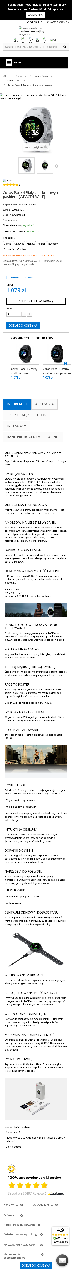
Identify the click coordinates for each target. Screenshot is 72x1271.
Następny (56, 166)
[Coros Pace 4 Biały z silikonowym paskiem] (27, 165)
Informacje (17, 404)
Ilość (9, 308)
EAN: (5, 209)
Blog (41, 415)
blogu (34, 1234)
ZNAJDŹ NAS (35, 14)
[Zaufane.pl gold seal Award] (11, 1169)
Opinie (53, 437)
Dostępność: (10, 220)
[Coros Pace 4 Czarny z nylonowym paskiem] (57, 354)
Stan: (6, 215)
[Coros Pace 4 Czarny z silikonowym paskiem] (25, 354)
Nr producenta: (12, 204)
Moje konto (11, 1204)
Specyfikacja (18, 415)
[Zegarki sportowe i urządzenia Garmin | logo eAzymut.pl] (36, 31)
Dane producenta (23, 437)
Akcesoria (44, 404)
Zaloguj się (35, 22)
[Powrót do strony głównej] (4, 76)
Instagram (17, 426)
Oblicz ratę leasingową (36, 301)
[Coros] (7, 180)
